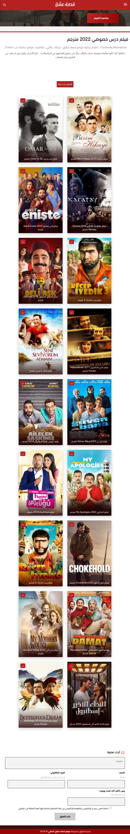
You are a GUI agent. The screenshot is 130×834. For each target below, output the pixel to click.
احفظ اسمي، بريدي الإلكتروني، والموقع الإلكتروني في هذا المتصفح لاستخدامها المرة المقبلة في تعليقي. (63, 808)
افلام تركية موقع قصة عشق (80, 47)
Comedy (106, 47)
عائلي (49, 47)
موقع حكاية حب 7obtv (19, 47)
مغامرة (40, 47)
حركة (58, 47)
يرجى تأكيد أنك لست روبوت (111, 791)
